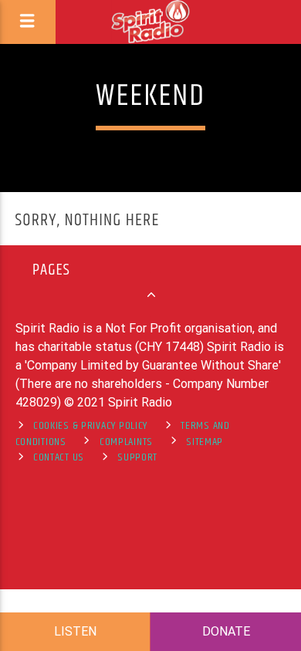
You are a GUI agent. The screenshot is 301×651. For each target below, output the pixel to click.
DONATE (226, 631)
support (137, 457)
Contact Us (58, 457)
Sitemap (204, 441)
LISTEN (75, 631)
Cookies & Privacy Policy (90, 425)
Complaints (126, 441)
